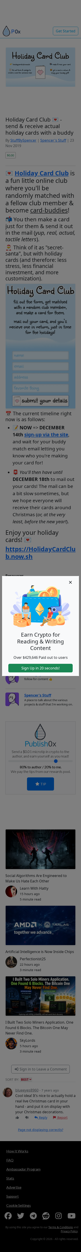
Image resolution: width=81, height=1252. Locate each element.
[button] (70, 582)
